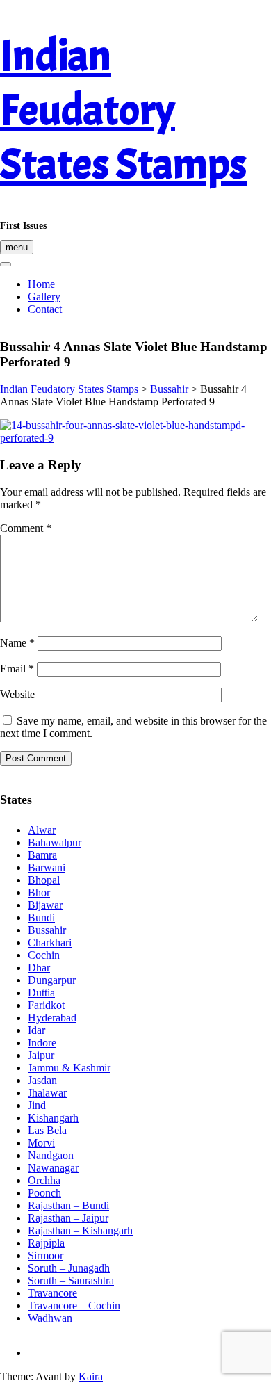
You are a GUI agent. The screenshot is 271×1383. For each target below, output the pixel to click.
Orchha (44, 1180)
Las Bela (47, 1130)
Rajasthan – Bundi (68, 1205)
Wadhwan (50, 1318)
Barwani (46, 867)
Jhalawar (47, 1093)
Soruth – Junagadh (69, 1268)
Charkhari (50, 942)
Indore (42, 1043)
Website (17, 694)
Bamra (42, 855)
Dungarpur (52, 980)
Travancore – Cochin (74, 1305)
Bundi (41, 917)
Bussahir (47, 930)
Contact (45, 309)
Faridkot (46, 1005)
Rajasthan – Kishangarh (80, 1230)
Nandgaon (51, 1155)
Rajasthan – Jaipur (68, 1218)
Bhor (39, 892)
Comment (25, 528)
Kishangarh (53, 1118)
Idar (36, 1030)
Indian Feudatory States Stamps (123, 110)
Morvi (41, 1143)
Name (17, 643)
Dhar (39, 967)
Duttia (41, 992)
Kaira (91, 1376)
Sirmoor (45, 1255)
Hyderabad (52, 1018)
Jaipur (41, 1055)
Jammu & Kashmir (69, 1068)
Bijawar (45, 905)
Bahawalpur (54, 842)
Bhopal (44, 880)
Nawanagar (53, 1168)
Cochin (44, 955)
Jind (37, 1105)
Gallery (44, 296)
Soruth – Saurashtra (71, 1280)
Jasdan (42, 1080)
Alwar (42, 830)
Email (17, 668)
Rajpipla (46, 1243)
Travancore (52, 1293)
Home (41, 284)
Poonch (44, 1193)
